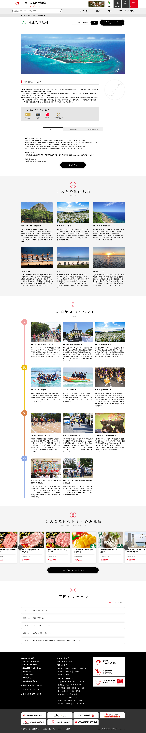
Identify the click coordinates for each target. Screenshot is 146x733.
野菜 (67, 685)
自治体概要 (73, 129)
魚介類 (64, 682)
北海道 (60, 668)
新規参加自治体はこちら (30, 685)
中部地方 (83, 668)
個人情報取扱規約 (34, 729)
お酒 (83, 688)
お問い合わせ (26, 678)
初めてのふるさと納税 (29, 665)
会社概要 (67, 729)
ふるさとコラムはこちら (30, 690)
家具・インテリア (74, 697)
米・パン (83, 682)
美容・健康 (73, 694)
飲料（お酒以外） (63, 691)
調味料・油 (75, 688)
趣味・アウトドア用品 (65, 700)
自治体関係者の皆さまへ (30, 681)
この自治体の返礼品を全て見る (73, 570)
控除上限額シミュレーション (31, 668)
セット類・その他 (78, 703)
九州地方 (61, 674)
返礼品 (98, 11)
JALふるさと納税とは (29, 661)
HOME (23, 15)
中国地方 (69, 671)
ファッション (62, 697)
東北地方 (67, 668)
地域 (109, 11)
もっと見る (73, 165)
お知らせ (53, 129)
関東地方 (75, 668)
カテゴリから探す (63, 679)
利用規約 (23, 729)
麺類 (68, 688)
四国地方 (76, 671)
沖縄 (67, 674)
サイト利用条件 (46, 729)
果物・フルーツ (73, 682)
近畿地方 (61, 671)
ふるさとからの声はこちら (31, 694)
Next (125, 547)
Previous (20, 547)
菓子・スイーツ (76, 685)
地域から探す (31, 15)
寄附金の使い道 (93, 129)
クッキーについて (57, 729)
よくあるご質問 (27, 674)
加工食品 (61, 685)
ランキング (84, 11)
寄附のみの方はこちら (112, 22)
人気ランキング (63, 658)
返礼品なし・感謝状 (64, 703)
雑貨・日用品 (76, 691)
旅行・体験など (79, 700)
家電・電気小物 (63, 694)
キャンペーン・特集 (126, 11)
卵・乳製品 (61, 688)
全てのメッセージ (117, 602)
